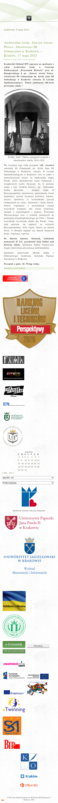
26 (32, 467)
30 (22, 470)
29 (19, 470)
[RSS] (2, 800)
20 (35, 464)
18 (28, 464)
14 (38, 460)
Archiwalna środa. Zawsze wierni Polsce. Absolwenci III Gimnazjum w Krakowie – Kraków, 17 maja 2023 (28, 48)
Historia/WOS (19, 268)
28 (38, 467)
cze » (11, 473)
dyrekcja (31, 59)
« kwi (4, 473)
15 (19, 464)
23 (22, 467)
